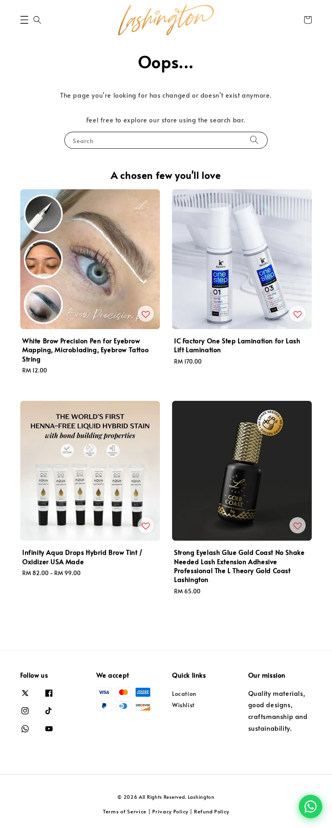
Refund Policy (211, 811)
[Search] (254, 140)
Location (184, 693)
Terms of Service (125, 811)
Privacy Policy (170, 811)
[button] (24, 20)
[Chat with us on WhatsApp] (310, 806)
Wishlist (183, 705)
